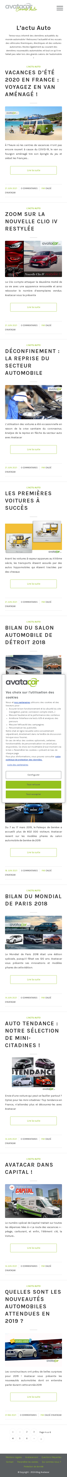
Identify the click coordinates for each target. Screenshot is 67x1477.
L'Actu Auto (34, 66)
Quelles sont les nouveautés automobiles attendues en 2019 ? (33, 1306)
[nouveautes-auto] (33, 1350)
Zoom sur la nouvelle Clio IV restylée (31, 221)
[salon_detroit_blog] (33, 671)
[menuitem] (57, 7)
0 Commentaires (29, 188)
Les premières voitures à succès (28, 500)
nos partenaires (22, 702)
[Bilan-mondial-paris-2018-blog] (33, 932)
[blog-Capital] (33, 1201)
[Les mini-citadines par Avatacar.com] (33, 1074)
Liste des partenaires (17, 765)
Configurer (34, 775)
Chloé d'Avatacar (53, 1415)
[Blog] (33, 805)
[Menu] (57, 7)
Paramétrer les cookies (27, 1462)
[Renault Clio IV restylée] (33, 259)
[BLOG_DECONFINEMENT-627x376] (33, 402)
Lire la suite (33, 170)
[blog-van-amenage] (33, 123)
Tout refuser (33, 784)
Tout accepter (33, 794)
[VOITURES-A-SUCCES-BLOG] (33, 537)
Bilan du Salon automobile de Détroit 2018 (29, 635)
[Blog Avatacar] (28, 7)
